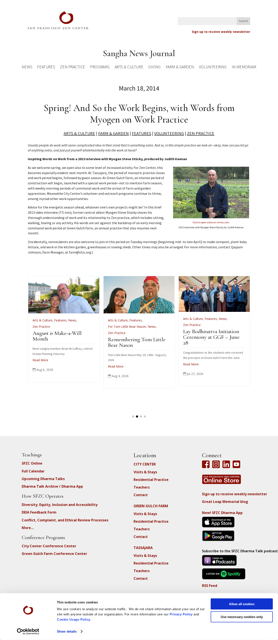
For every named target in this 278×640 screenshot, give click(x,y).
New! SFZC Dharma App (222, 512)
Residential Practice (151, 479)
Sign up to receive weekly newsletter (221, 32)
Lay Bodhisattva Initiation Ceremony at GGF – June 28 (93, 337)
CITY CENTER (145, 464)
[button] (133, 416)
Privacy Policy (181, 614)
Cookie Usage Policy (73, 619)
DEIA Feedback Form (39, 512)
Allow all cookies (242, 604)
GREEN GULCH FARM (151, 506)
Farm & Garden (180, 68)
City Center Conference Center (49, 546)
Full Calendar (33, 471)
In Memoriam (244, 68)
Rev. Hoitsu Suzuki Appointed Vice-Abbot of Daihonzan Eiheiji (243, 339)
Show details (67, 631)
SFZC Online (32, 463)
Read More (72, 364)
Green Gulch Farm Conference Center (54, 553)
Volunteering (213, 68)
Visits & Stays (145, 472)
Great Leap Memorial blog (225, 501)
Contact (141, 494)
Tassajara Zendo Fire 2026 (168, 333)
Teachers (142, 487)
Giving (154, 68)
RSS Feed (209, 585)
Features (46, 68)
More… (28, 527)
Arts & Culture (129, 68)
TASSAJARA (143, 547)
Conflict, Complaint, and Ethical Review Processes (65, 520)
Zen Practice (72, 68)
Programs (99, 68)
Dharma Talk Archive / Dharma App (52, 486)
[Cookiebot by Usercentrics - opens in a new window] (28, 631)
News (27, 68)
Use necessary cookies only (242, 616)
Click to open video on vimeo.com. (211, 222)
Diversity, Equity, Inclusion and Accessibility (60, 504)
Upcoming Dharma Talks (43, 478)
